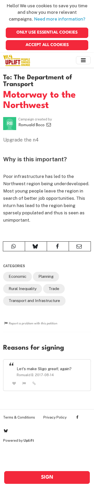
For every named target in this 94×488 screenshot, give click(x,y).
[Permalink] (34, 383)
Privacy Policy (55, 417)
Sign (47, 477)
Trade (54, 288)
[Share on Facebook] (58, 246)
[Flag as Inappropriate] (24, 383)
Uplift (29, 440)
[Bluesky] (5, 430)
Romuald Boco (32, 125)
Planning (46, 276)
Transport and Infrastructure (34, 300)
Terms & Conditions (19, 417)
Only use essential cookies (47, 32)
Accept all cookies (47, 45)
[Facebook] (77, 417)
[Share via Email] (80, 246)
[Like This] (14, 383)
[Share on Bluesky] (36, 246)
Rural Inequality (23, 288)
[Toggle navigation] (83, 60)
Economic (17, 276)
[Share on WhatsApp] (14, 246)
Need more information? (59, 19)
